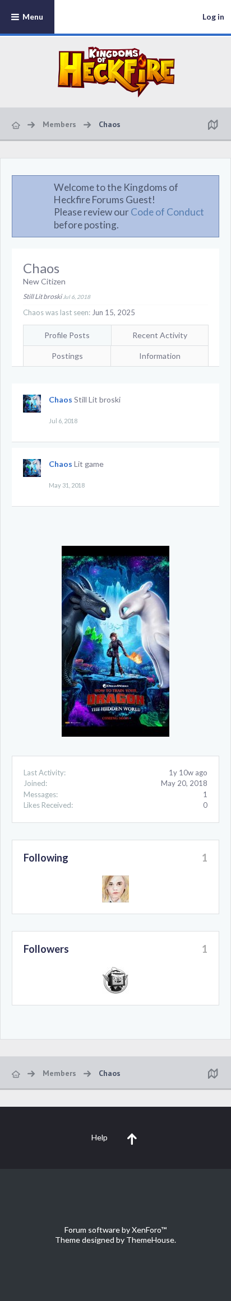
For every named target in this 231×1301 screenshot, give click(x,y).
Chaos (60, 399)
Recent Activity (159, 335)
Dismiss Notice (211, 186)
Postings (67, 356)
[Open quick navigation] (212, 124)
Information (160, 356)
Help (99, 1137)
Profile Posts (67, 335)
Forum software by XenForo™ (115, 1229)
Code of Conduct (167, 212)
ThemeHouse (150, 1239)
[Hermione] (115, 889)
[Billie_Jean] (115, 980)
